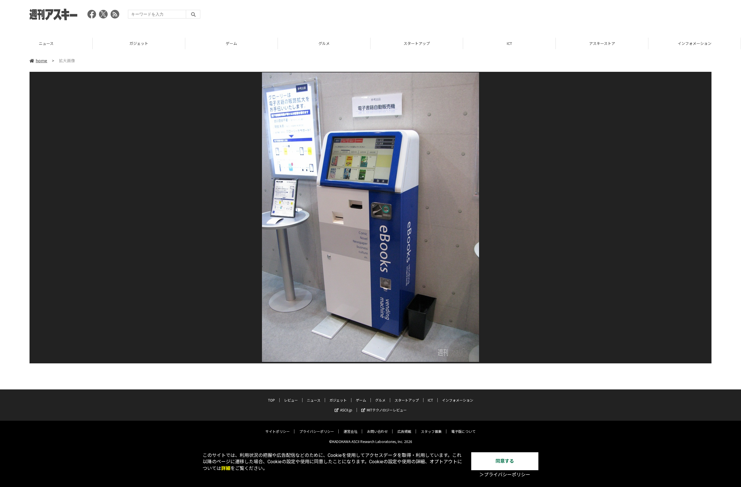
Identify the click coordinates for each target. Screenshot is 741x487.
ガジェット (46, 43)
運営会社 (350, 431)
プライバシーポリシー (316, 431)
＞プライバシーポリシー (504, 474)
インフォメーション (602, 43)
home (41, 60)
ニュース (313, 400)
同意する (505, 461)
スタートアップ (324, 43)
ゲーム (138, 43)
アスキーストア (509, 43)
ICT (416, 43)
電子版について (463, 431)
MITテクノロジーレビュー (387, 409)
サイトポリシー (277, 431)
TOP (694, 43)
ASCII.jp (346, 409)
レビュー (291, 400)
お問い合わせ (377, 431)
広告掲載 (404, 431)
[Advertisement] (606, 16)
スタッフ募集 (431, 431)
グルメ (231, 43)
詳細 (225, 468)
